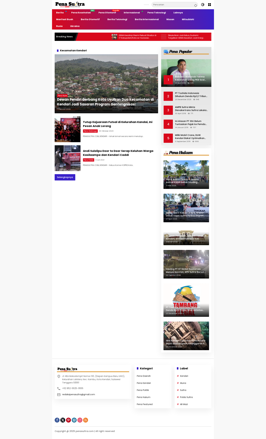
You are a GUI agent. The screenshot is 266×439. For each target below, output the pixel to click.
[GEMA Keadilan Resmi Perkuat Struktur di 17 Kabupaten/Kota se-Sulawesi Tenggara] (98, 37)
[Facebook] (57, 420)
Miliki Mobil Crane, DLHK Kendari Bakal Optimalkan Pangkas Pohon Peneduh (189, 137)
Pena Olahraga (90, 131)
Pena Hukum (143, 397)
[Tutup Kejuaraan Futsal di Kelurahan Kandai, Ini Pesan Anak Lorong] (68, 129)
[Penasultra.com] (70, 4)
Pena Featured (145, 404)
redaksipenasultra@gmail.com (78, 394)
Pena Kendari (144, 383)
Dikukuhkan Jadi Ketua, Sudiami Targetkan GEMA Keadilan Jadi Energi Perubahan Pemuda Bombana (169, 36)
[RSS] (85, 420)
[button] (195, 4)
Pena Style (62, 95)
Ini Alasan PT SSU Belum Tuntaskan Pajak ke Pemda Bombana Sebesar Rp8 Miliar (191, 123)
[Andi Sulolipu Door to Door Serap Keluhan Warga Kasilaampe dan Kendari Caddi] (68, 158)
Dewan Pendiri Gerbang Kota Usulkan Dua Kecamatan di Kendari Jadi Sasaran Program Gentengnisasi (105, 102)
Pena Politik (88, 160)
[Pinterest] (68, 420)
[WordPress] (74, 420)
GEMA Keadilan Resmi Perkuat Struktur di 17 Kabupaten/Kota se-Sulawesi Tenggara (121, 36)
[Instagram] (79, 420)
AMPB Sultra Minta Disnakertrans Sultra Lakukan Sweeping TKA (191, 109)
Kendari (184, 376)
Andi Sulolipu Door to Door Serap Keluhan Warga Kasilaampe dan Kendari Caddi (118, 153)
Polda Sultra (186, 397)
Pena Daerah (144, 376)
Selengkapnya (65, 177)
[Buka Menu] (209, 4)
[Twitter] (62, 420)
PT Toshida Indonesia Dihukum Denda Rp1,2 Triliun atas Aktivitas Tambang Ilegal (190, 95)
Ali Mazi (184, 404)
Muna (183, 383)
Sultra (183, 390)
